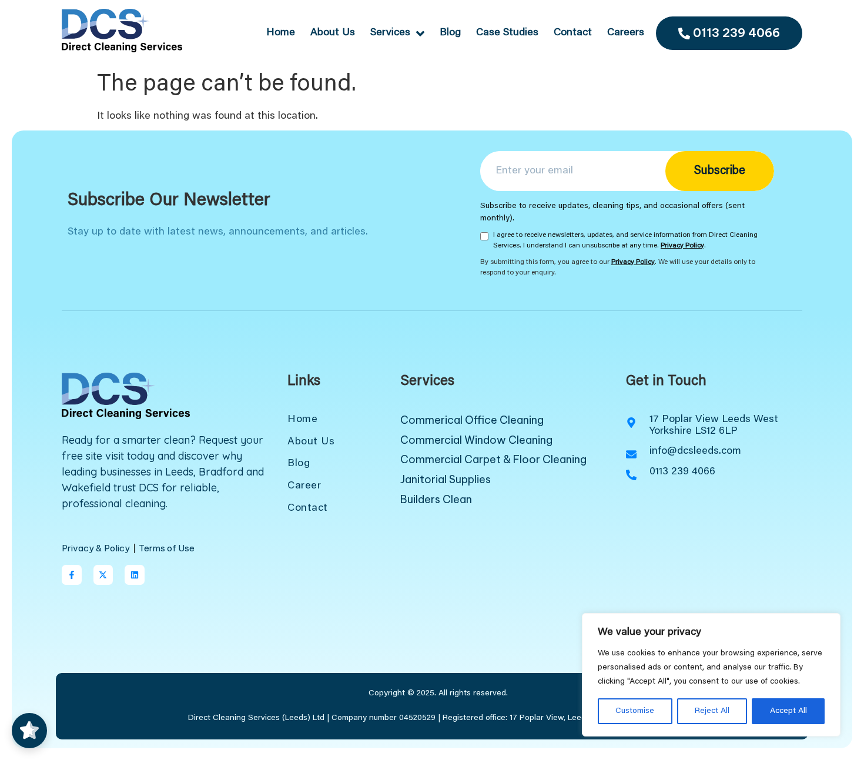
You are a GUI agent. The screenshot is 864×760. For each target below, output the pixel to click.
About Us (332, 33)
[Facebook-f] (72, 575)
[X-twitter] (103, 575)
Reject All (712, 711)
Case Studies (507, 33)
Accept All (788, 711)
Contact (573, 33)
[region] (711, 674)
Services (390, 33)
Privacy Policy (682, 245)
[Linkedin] (135, 575)
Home (280, 33)
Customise (634, 711)
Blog (450, 33)
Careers (625, 33)
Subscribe (719, 171)
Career (304, 486)
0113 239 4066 (736, 32)
